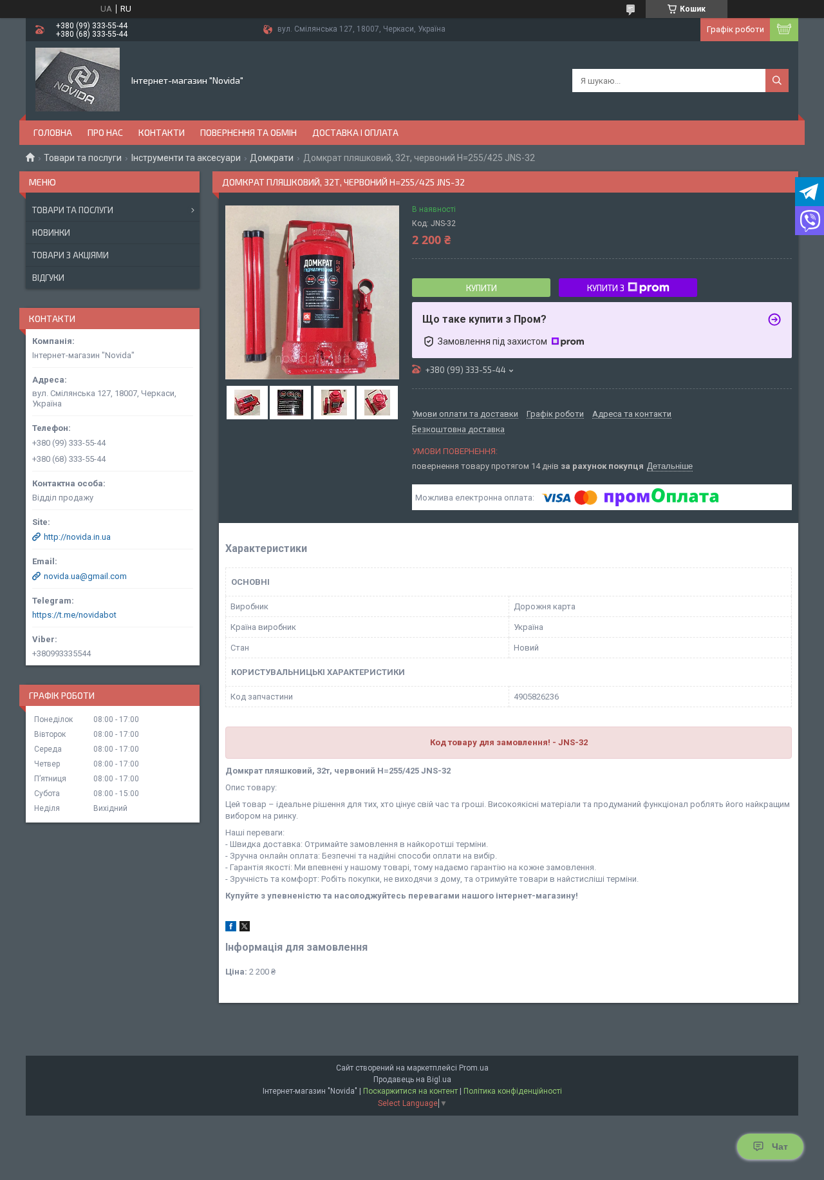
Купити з (605, 288)
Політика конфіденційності (513, 1091)
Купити (481, 288)
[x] (244, 928)
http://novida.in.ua (77, 537)
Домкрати (272, 158)
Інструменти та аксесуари (186, 158)
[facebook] (230, 928)
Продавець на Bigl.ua (412, 1079)
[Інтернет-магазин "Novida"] (77, 80)
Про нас (105, 132)
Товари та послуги (83, 158)
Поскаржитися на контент (410, 1091)
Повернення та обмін (248, 132)
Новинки (51, 232)
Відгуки (48, 277)
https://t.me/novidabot (74, 615)
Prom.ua (474, 1067)
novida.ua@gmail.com (85, 576)
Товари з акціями (70, 255)
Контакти (161, 132)
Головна (52, 132)
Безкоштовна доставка (458, 429)
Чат (780, 1146)
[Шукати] (777, 80)
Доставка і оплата (355, 132)
